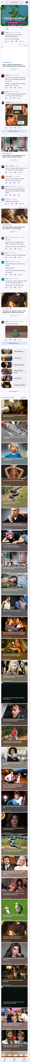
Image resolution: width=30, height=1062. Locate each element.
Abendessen (8, 102)
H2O (6, 252)
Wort (6, 237)
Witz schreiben (14, 22)
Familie (7, 91)
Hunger (7, 32)
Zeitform (7, 75)
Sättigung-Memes (13, 131)
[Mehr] (21, 22)
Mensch (7, 186)
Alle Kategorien (13, 391)
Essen (6, 165)
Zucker (7, 261)
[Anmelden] (26, 2)
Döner (6, 321)
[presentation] (2, 33)
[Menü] (2, 2)
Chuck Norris (8, 176)
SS (6, 199)
